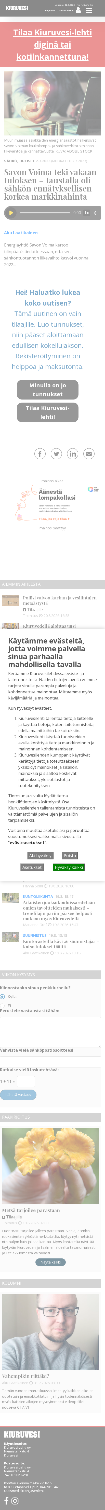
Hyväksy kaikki (69, 867)
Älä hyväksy (40, 855)
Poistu (70, 855)
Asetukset (32, 867)
